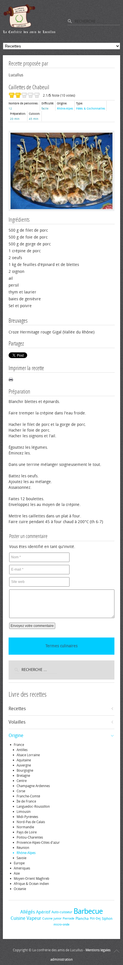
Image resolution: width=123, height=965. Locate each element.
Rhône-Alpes (65, 108)
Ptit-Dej (95, 918)
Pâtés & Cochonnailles (90, 108)
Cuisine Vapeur (26, 918)
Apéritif (43, 912)
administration (61, 960)
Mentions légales (98, 950)
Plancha (82, 918)
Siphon (107, 919)
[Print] (11, 379)
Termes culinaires (61, 646)
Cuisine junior (51, 918)
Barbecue (88, 911)
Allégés (27, 912)
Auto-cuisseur (61, 912)
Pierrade (68, 918)
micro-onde (61, 924)
